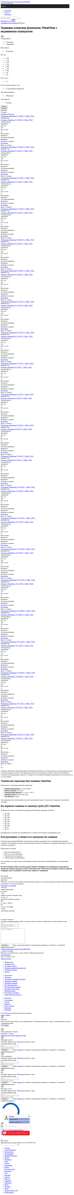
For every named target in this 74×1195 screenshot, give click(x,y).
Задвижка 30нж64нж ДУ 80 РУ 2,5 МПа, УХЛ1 (16, 429)
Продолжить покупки (19, 1035)
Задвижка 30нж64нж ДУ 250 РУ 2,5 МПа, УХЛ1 (17, 305)
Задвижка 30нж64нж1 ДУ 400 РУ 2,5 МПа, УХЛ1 (17, 677)
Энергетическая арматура (13, 995)
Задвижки (14, 23)
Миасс (7, 1188)
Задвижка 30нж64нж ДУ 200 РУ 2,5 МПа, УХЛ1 (17, 244)
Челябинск (8, 1160)
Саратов (7, 1177)
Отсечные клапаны (11, 985)
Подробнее (4, 143)
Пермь (7, 1167)
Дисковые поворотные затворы (15, 979)
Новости (7, 1004)
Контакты (8, 14)
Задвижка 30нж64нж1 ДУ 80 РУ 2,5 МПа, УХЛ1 (17, 738)
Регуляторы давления (12, 993)
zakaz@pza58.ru (6, 955)
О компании (9, 1000)
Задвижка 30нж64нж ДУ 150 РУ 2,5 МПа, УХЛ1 (17, 182)
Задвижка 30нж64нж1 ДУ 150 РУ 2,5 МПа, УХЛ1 (17, 522)
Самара (7, 1163)
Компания (8, 10)
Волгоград (8, 1171)
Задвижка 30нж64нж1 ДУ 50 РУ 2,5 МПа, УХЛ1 (17, 707)
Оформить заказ (6, 1035)
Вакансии (8, 1010)
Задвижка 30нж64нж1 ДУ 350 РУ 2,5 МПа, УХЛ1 (17, 646)
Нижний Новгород (11, 1156)
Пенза (7, 1185)
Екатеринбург (9, 1154)
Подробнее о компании (8, 886)
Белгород (8, 1187)
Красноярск (8, 1165)
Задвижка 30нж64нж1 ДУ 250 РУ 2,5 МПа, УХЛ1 (17, 584)
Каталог (8, 23)
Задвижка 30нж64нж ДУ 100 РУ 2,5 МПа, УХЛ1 (17, 120)
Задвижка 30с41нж (11, 970)
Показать (4, 106)
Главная (3, 23)
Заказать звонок (6, 959)
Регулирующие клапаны (13, 987)
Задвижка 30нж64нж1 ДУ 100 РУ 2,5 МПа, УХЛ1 (17, 491)
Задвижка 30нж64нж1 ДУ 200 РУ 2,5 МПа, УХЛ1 (17, 553)
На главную (5, 1025)
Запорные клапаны (11, 981)
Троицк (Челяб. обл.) (11, 1190)
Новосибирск (9, 1152)
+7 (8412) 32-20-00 (7, 951)
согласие (19, 945)
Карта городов (9, 1006)
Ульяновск (8, 1181)
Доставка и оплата (11, 966)
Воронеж (8, 1175)
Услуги (7, 12)
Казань (7, 1158)
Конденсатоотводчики (12, 989)
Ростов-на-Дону (10, 1169)
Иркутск (7, 1179)
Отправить (5, 945)
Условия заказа (9, 964)
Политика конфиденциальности (15, 968)
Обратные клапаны (11, 983)
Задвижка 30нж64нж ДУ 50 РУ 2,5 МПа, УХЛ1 (16, 367)
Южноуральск (9, 1192)
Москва (7, 1148)
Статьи (7, 972)
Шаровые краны (10, 991)
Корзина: (6, 21)
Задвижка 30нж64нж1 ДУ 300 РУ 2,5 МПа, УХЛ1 (17, 615)
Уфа (6, 1173)
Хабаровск (8, 1183)
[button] (3, 6)
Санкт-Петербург (10, 1150)
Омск (6, 1161)
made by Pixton (5, 1015)
